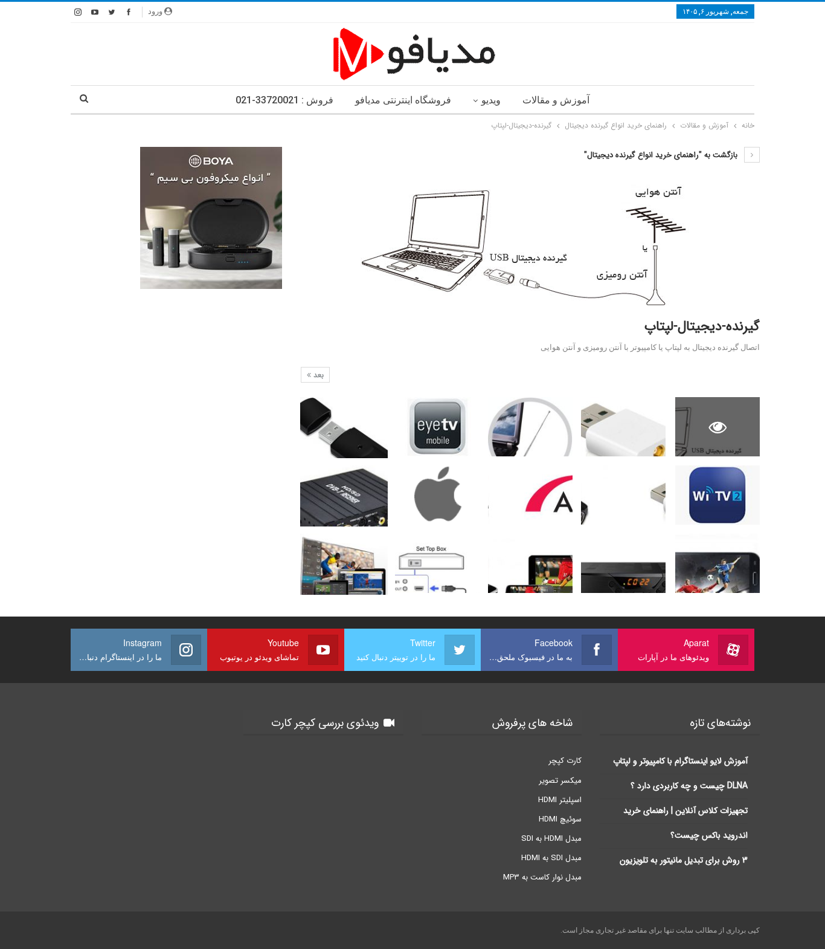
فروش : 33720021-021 (284, 100)
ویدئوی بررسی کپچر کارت (326, 722)
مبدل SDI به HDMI (551, 858)
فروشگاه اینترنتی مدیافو (403, 100)
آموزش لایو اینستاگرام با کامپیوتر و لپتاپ (680, 761)
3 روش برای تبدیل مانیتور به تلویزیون (684, 860)
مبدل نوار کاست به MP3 (542, 877)
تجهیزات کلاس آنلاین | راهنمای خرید (685, 810)
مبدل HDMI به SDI (551, 838)
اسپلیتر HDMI (560, 800)
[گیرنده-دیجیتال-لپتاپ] (623, 426)
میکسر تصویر (560, 780)
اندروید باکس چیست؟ (709, 835)
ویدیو (491, 100)
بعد (317, 375)
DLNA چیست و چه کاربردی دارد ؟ (689, 785)
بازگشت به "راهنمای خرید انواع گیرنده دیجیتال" (662, 155)
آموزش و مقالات (555, 100)
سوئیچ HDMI (560, 819)
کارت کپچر (565, 760)
